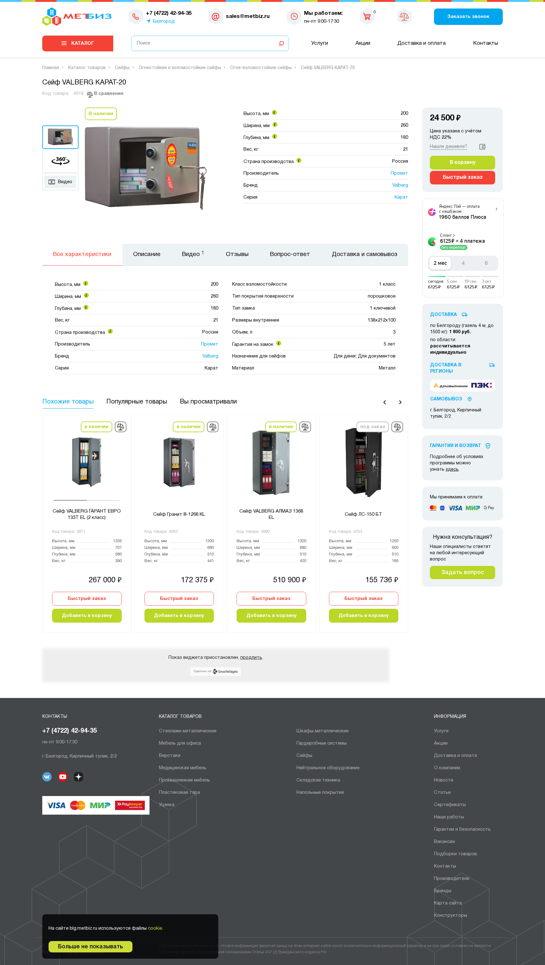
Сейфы (304, 755)
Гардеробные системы (321, 743)
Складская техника (318, 780)
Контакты (485, 43)
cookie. (155, 928)
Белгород (164, 21)
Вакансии (444, 842)
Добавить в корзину (87, 615)
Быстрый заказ (87, 598)
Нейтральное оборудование (328, 768)
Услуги (319, 43)
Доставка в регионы (445, 368)
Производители (451, 878)
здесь (452, 470)
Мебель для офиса (180, 743)
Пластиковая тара (179, 792)
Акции (362, 43)
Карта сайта (448, 903)
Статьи (442, 792)
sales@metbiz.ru (248, 16)
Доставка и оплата (421, 43)
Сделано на (202, 671)
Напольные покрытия (320, 792)
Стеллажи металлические (187, 731)
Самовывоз (446, 399)
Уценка (166, 805)
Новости (443, 780)
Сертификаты (450, 805)
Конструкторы (450, 915)
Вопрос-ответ (290, 254)
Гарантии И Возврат (455, 446)
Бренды (442, 891)
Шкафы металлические (322, 731)
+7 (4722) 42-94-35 (69, 731)
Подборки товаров (455, 854)
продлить (251, 657)
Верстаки (169, 755)
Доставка (443, 315)
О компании (447, 768)
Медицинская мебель (182, 768)
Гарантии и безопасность (462, 829)
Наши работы (449, 817)
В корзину (462, 162)
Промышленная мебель (184, 780)
